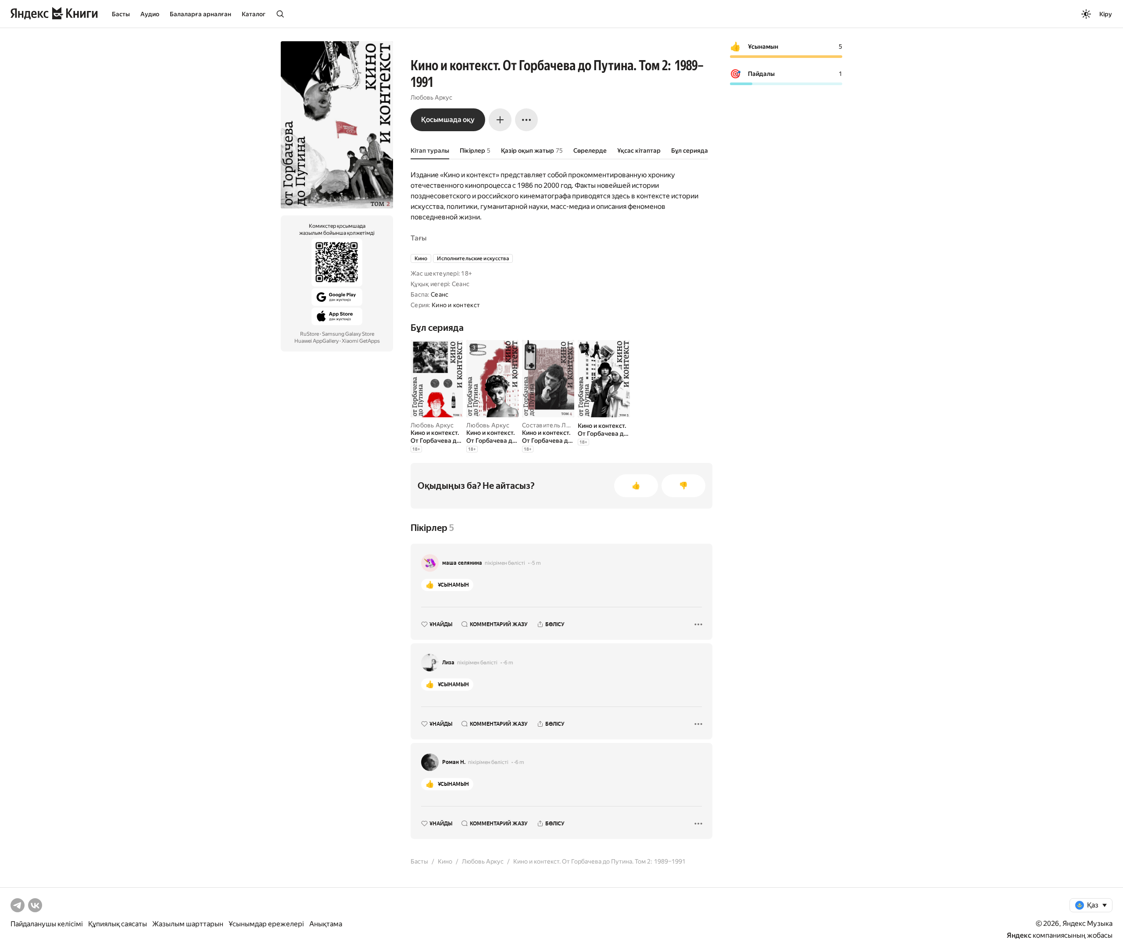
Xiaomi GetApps (361, 341)
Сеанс (439, 294)
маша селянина (462, 563)
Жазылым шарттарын (187, 924)
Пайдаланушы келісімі (47, 924)
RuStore (309, 334)
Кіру (1105, 14)
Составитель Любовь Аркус (563, 425)
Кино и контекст (456, 304)
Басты (121, 14)
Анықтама (325, 924)
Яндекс (1019, 935)
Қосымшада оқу (448, 119)
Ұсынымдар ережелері (266, 924)
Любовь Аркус (431, 97)
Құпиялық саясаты (117, 924)
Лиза (448, 663)
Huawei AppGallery (316, 341)
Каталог (253, 14)
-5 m (535, 563)
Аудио (149, 14)
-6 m (508, 663)
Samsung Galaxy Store (348, 334)
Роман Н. (453, 762)
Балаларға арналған (200, 14)
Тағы (418, 238)
